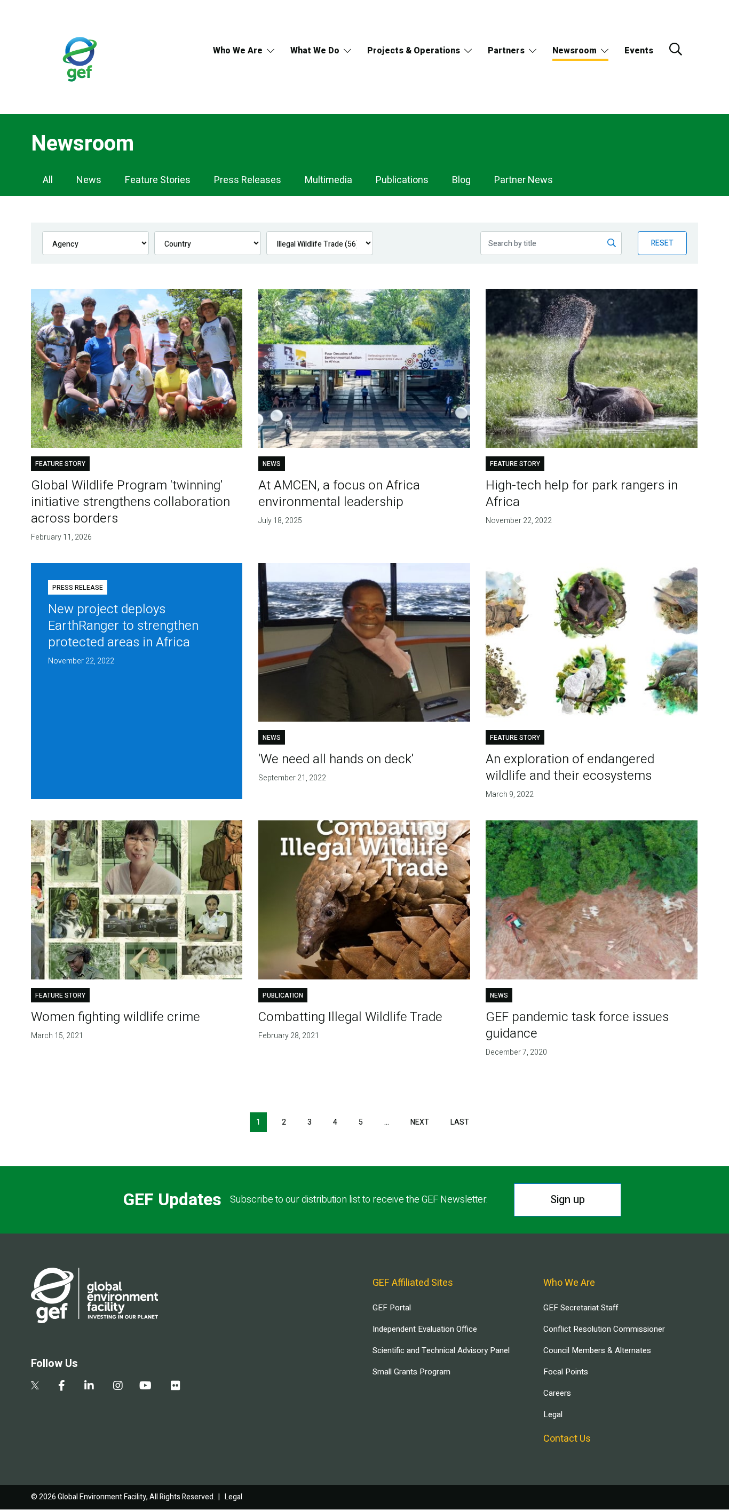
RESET (662, 243)
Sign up (567, 1199)
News (88, 180)
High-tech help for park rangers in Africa (582, 493)
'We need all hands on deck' (336, 759)
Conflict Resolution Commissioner (604, 1329)
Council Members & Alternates (597, 1350)
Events (638, 50)
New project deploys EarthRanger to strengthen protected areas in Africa (123, 626)
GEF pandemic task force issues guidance (577, 1025)
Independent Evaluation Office (425, 1329)
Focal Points (565, 1372)
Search (675, 49)
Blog (461, 180)
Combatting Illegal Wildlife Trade (350, 1017)
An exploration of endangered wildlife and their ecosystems (570, 767)
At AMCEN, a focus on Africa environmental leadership (339, 493)
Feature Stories (158, 180)
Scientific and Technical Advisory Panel (441, 1350)
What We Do (314, 50)
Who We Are (238, 50)
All (48, 180)
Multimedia (328, 180)
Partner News (523, 180)
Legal (552, 1414)
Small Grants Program (411, 1372)
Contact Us (567, 1439)
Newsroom (574, 50)
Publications (402, 180)
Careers (557, 1393)
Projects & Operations (413, 50)
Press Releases (247, 180)
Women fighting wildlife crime (115, 1017)
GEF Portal (392, 1308)
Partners (506, 50)
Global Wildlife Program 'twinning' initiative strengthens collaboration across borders (130, 502)
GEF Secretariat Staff (580, 1308)
